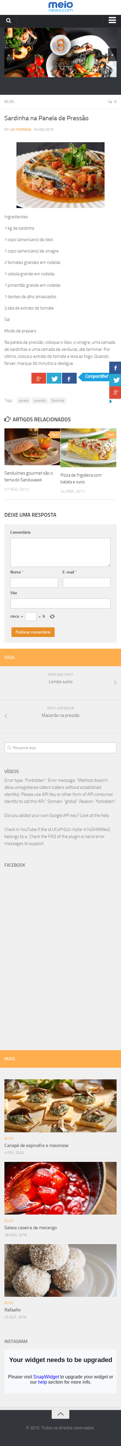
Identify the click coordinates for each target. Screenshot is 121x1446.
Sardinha (57, 401)
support (36, 843)
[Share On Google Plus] (38, 378)
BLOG (9, 101)
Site (13, 592)
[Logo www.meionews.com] (60, 7)
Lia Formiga (20, 129)
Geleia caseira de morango (30, 1227)
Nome (16, 572)
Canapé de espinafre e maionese (36, 1145)
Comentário (20, 532)
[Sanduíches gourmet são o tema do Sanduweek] (32, 446)
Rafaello (12, 1310)
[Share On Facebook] (69, 378)
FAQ (52, 836)
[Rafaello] (60, 1270)
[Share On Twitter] (54, 378)
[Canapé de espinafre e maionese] (60, 1105)
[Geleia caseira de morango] (60, 1188)
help (105, 815)
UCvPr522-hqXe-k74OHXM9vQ (81, 829)
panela (23, 401)
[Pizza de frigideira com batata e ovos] (88, 447)
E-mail (70, 572)
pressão (40, 401)
